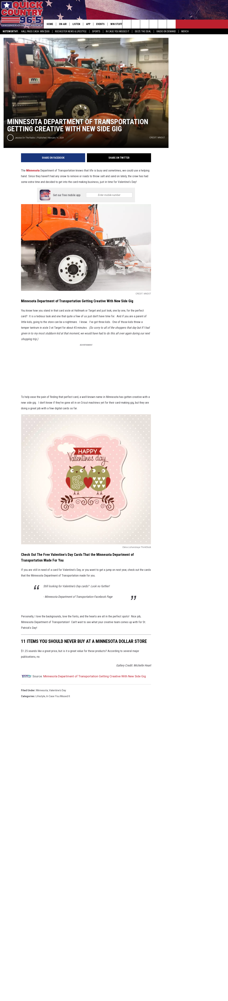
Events (100, 24)
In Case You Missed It (117, 31)
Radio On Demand (166, 31)
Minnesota (33, 170)
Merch (185, 31)
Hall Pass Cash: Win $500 (35, 31)
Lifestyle (40, 696)
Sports (96, 31)
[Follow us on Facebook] (144, 24)
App (88, 24)
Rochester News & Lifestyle (71, 31)
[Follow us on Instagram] (153, 24)
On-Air (63, 24)
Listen (76, 24)
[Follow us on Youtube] (171, 24)
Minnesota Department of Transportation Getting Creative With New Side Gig (94, 676)
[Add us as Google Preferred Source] (135, 24)
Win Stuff (116, 24)
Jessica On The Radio (25, 137)
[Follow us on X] (162, 24)
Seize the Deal (143, 31)
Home (50, 24)
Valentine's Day (57, 690)
